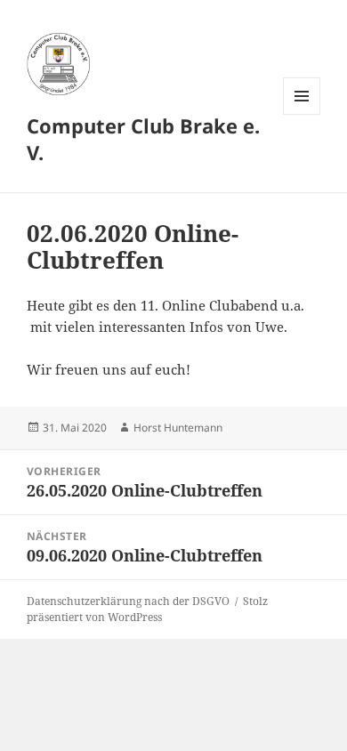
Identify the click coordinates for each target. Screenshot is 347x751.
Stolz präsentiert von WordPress (147, 609)
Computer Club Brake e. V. (143, 139)
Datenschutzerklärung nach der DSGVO (128, 601)
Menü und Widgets (302, 114)
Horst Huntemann (177, 427)
